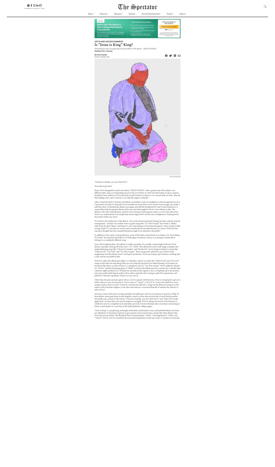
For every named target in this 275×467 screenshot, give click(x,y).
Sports (182, 14)
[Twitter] (170, 55)
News (90, 14)
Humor (170, 14)
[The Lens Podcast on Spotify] (28, 5)
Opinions (118, 14)
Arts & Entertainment (151, 14)
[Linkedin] (37, 5)
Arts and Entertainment (109, 41)
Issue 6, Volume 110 (102, 57)
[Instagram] (34, 5)
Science (132, 14)
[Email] (179, 55)
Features (103, 14)
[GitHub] (40, 5)
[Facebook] (31, 5)
